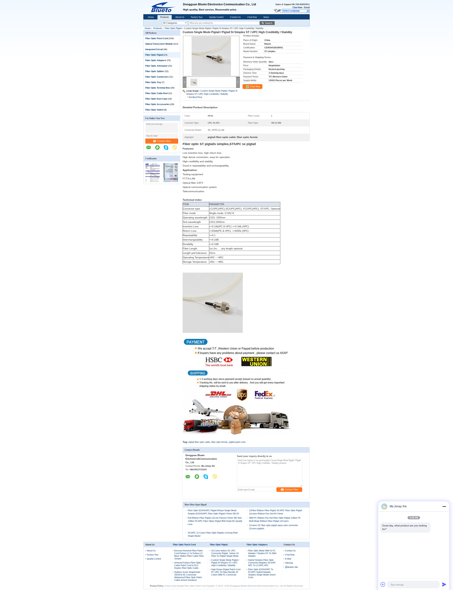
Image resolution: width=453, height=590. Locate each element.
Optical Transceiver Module (159, 44)
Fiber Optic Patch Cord (156, 38)
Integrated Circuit (154, 49)
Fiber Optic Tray (153, 82)
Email (307, 7)
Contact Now (163, 141)
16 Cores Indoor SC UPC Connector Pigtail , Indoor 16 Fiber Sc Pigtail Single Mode (225, 553)
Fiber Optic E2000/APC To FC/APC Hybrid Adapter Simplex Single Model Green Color (262, 573)
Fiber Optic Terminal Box (157, 88)
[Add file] (382, 584)
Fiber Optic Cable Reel (156, 93)
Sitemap (289, 563)
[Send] (444, 584)
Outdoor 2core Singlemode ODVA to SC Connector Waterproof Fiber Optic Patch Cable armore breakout (188, 576)
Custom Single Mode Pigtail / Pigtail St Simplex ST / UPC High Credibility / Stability (225, 563)
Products (164, 17)
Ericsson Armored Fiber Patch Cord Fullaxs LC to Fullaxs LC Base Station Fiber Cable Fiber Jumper (189, 554)
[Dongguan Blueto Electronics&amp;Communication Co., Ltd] (163, 7)
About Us (179, 17)
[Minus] (444, 506)
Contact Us (235, 17)
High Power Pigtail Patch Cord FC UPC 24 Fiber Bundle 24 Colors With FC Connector (225, 572)
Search (268, 23)
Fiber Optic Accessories (157, 104)
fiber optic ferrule (219, 442)
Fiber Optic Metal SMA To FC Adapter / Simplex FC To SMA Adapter (262, 553)
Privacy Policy (156, 586)
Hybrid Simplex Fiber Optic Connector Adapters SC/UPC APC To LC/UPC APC (262, 563)
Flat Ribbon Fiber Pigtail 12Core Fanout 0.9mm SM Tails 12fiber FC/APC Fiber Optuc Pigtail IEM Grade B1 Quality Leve (215, 521)
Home (151, 17)
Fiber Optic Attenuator (156, 66)
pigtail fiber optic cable (199, 442)
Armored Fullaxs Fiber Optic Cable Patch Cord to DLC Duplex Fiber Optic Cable (187, 565)
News (266, 17)
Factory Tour (197, 17)
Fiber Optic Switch (154, 110)
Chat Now (297, 7)
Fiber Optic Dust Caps (156, 99)
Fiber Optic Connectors (157, 77)
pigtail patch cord (237, 442)
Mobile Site (292, 567)
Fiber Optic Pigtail (173, 28)
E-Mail (288, 559)
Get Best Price (195, 97)
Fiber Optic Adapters (155, 60)
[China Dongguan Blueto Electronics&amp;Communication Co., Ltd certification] (153, 181)
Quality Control (216, 17)
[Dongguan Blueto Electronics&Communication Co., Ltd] (150, 149)
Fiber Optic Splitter (154, 71)
